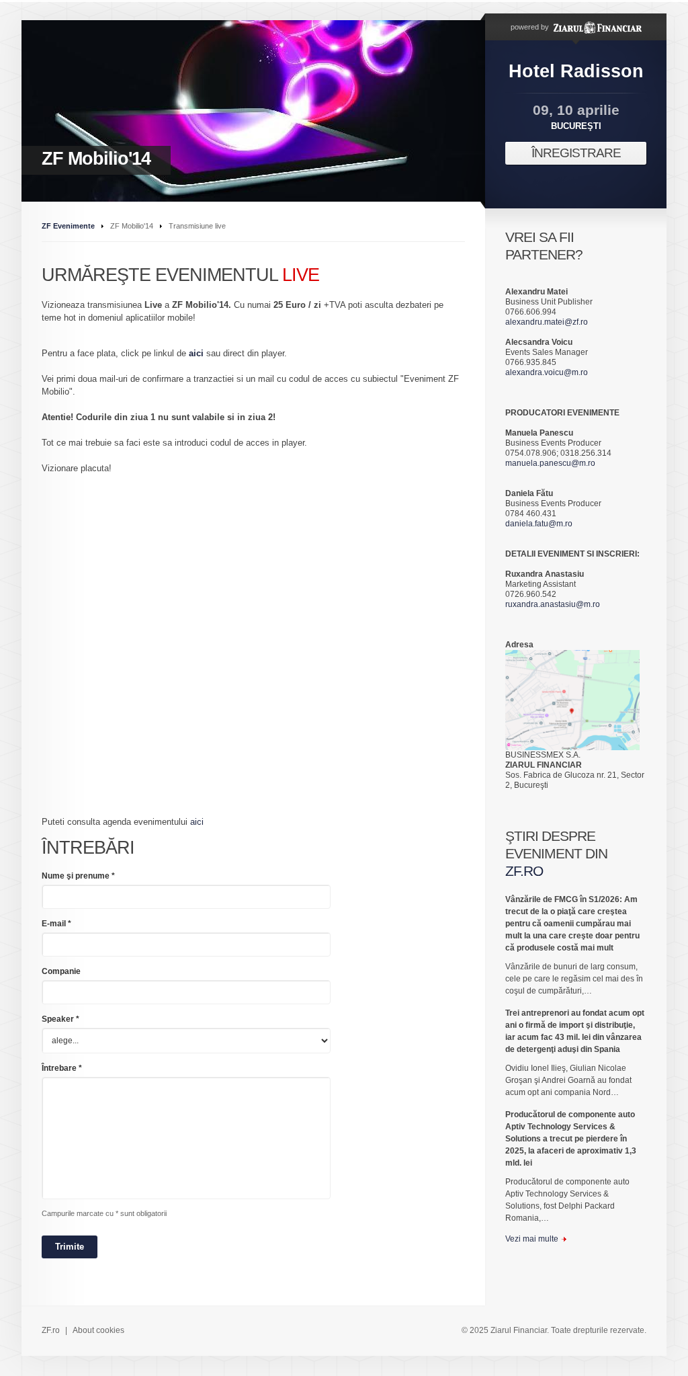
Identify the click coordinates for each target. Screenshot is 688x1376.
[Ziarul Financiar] (596, 27)
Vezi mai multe (531, 1239)
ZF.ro (51, 1330)
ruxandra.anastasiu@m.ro (552, 604)
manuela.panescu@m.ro (550, 463)
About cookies (98, 1330)
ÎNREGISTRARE (576, 153)
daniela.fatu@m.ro (538, 523)
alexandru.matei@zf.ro (546, 322)
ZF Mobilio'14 (96, 159)
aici (196, 353)
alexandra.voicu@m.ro (546, 372)
